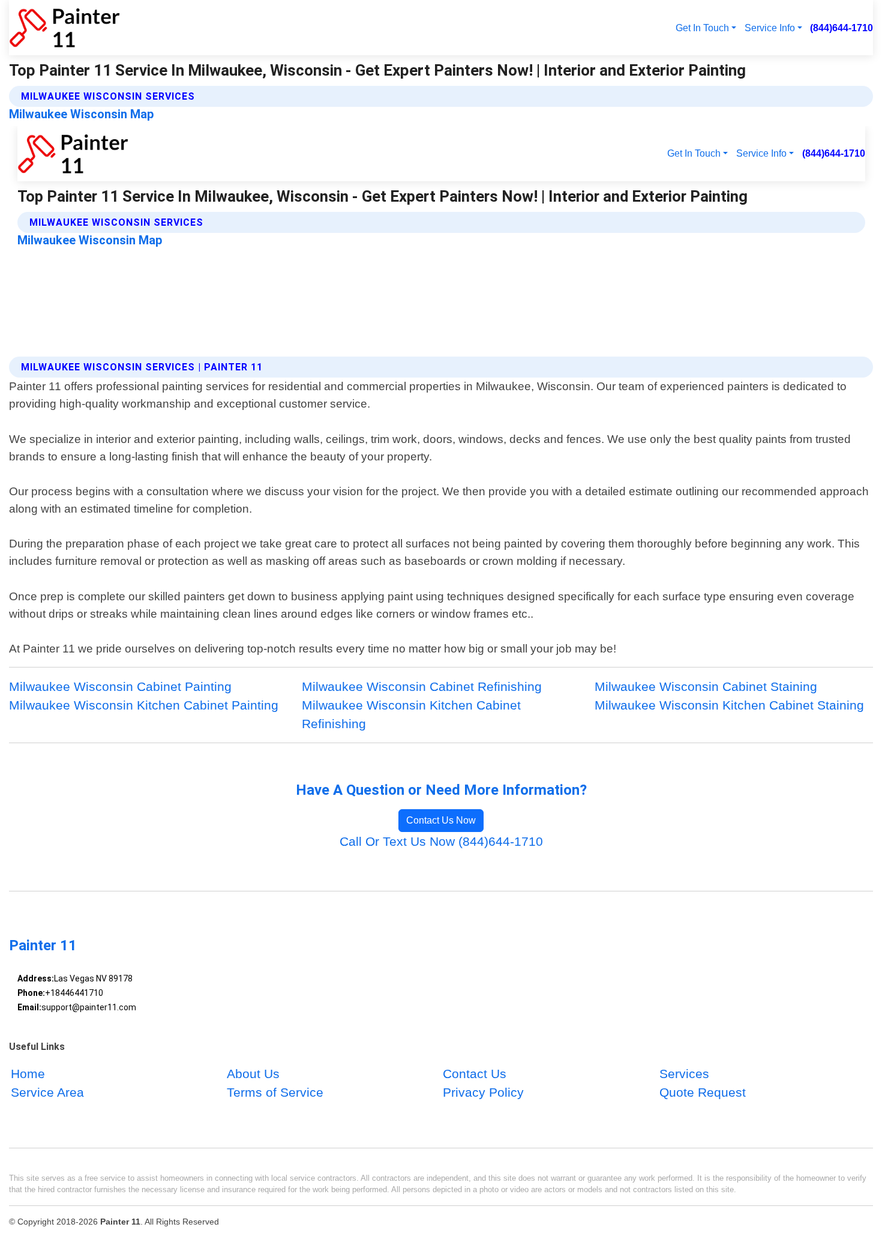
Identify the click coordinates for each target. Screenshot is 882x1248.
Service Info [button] (770, 27)
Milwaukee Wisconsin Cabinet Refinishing (422, 686)
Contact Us (474, 1074)
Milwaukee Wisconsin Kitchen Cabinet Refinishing (411, 714)
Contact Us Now (441, 820)
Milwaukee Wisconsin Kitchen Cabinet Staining (729, 705)
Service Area (47, 1093)
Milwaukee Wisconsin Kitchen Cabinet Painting (143, 705)
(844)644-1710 (841, 27)
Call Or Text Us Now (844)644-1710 (441, 841)
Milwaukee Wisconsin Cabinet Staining (706, 686)
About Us (253, 1074)
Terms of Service (275, 1093)
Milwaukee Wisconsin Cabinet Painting (120, 686)
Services (684, 1074)
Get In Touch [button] (702, 27)
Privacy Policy (483, 1093)
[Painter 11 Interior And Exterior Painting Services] (64, 27)
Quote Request (702, 1093)
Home (28, 1074)
